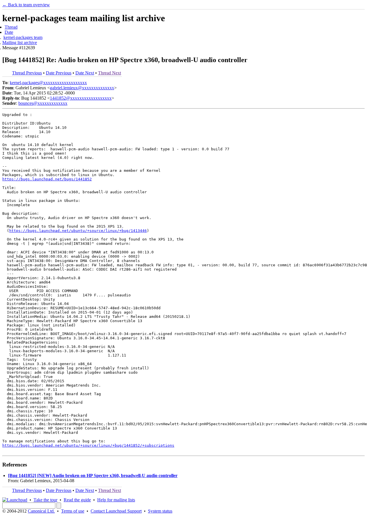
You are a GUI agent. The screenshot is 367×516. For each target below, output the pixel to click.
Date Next (84, 72)
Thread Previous (27, 72)
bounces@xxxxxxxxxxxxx (42, 103)
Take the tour (45, 499)
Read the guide (77, 499)
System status (160, 511)
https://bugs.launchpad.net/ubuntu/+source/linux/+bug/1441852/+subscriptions (88, 445)
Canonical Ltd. (41, 511)
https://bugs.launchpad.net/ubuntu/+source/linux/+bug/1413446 (78, 231)
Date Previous (58, 72)
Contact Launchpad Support (116, 511)
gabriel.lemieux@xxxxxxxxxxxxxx (82, 87)
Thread (11, 27)
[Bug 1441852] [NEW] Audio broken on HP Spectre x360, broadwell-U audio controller (92, 475)
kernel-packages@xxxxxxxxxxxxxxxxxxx (48, 82)
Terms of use (72, 511)
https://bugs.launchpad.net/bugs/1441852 (47, 179)
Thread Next (109, 72)
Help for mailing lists (116, 499)
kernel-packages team (22, 37)
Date (9, 32)
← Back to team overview (26, 4)
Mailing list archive (19, 42)
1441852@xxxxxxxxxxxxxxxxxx (81, 98)
